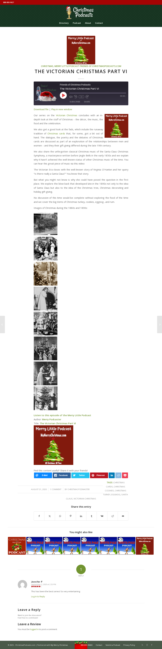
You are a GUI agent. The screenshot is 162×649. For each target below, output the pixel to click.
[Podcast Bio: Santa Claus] (17, 546)
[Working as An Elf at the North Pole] (53, 546)
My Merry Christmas (59, 645)
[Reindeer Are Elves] (108, 546)
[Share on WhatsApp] (60, 516)
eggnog (115, 494)
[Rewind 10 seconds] (75, 96)
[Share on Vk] (102, 516)
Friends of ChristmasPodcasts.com (100, 66)
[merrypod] (81, 50)
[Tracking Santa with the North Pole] (72, 546)
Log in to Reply (38, 596)
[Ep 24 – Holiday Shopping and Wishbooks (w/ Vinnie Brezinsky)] (2, 324)
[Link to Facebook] (151, 645)
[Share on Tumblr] (91, 516)
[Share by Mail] (123, 516)
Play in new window (61, 109)
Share (87, 101)
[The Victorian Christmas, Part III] (145, 546)
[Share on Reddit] (112, 516)
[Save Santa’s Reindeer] (159, 324)
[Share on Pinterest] (70, 516)
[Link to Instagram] (147, 645)
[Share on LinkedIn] (81, 516)
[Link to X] (142, 645)
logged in (34, 629)
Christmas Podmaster (79, 489)
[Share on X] (49, 516)
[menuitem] (64, 23)
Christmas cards (56, 133)
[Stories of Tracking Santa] (126, 546)
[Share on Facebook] (39, 516)
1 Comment (55, 489)
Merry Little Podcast (66, 66)
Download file (41, 109)
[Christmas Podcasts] (81, 12)
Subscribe (75, 101)
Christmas (47, 66)
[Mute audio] (70, 96)
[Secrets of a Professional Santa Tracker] (35, 546)
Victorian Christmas (66, 115)
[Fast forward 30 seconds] (87, 96)
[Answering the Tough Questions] (90, 546)
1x (81, 97)
